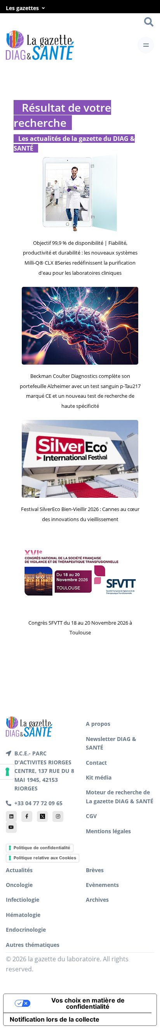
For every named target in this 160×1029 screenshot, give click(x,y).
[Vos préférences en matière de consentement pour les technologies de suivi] (7, 771)
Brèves (95, 870)
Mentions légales (108, 831)
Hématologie (23, 914)
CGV (91, 816)
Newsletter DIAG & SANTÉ (111, 743)
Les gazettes (22, 8)
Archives (97, 899)
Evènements (102, 885)
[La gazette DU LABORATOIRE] (29, 726)
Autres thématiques (32, 944)
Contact (96, 762)
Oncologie (19, 885)
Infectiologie (22, 899)
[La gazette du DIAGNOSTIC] (40, 45)
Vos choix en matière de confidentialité (88, 1003)
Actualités (19, 870)
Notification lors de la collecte (54, 1019)
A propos (98, 723)
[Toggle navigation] (145, 45)
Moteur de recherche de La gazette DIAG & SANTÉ (119, 796)
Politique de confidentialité (42, 847)
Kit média (98, 777)
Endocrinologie (26, 929)
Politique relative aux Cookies (45, 857)
